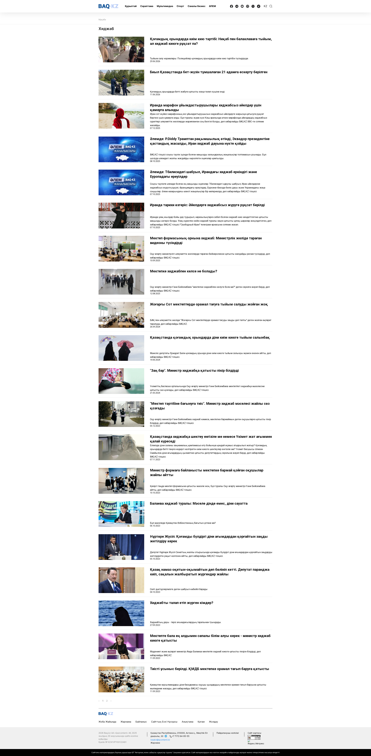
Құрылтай (131, 6)
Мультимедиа (165, 6)
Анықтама (187, 721)
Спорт (180, 6)
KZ (265, 6)
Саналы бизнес (196, 6)
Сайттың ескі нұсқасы (164, 721)
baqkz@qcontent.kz (160, 739)
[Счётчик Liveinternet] (254, 737)
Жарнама (126, 721)
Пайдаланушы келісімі (228, 733)
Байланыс (141, 721)
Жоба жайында (107, 721)
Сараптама (146, 6)
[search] (270, 6)
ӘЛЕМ (212, 6)
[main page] (108, 6)
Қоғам (201, 721)
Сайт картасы (254, 733)
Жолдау (213, 721)
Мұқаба (102, 19)
